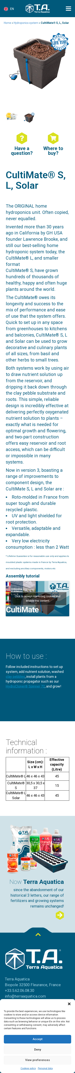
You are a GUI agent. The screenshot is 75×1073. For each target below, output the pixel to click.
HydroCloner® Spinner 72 (25, 686)
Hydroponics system (26, 22)
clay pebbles (15, 677)
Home (7, 22)
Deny (37, 1049)
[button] (69, 1004)
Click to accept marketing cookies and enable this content (37, 598)
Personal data (45, 1068)
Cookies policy (28, 1068)
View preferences (37, 1060)
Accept (37, 1039)
